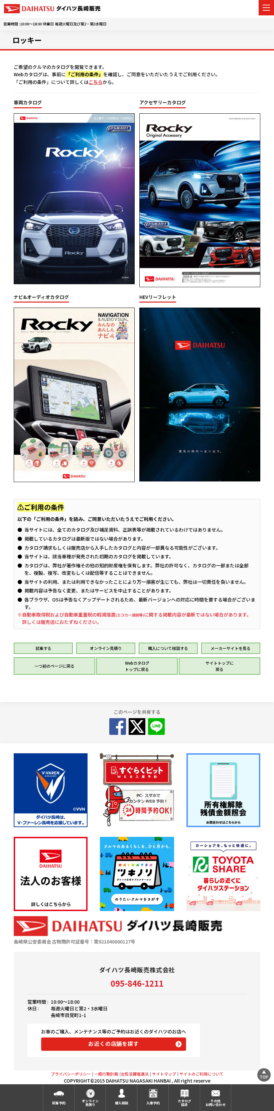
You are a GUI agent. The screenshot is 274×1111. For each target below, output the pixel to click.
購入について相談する (168, 648)
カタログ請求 (184, 1102)
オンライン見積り (106, 648)
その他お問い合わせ (216, 1102)
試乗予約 (58, 1102)
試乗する (43, 648)
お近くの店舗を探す (113, 1043)
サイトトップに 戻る (220, 666)
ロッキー (27, 39)
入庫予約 (153, 1102)
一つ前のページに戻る (54, 666)
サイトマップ (164, 1074)
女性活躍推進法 (135, 1074)
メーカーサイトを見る (231, 648)
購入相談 (121, 1102)
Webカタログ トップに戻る (137, 666)
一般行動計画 (106, 1074)
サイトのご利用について (201, 1074)
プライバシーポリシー (71, 1074)
